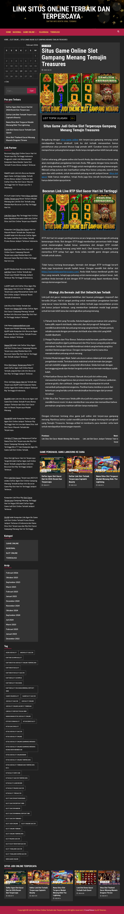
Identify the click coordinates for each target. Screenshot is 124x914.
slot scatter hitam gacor (16, 844)
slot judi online (12, 823)
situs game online (69, 139)
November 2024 (13, 606)
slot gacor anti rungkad (15, 798)
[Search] (118, 31)
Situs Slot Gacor (22, 229)
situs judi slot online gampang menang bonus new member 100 (20, 748)
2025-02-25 (47, 70)
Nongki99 (8, 418)
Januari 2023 (11, 634)
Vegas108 (18, 308)
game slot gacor (29, 696)
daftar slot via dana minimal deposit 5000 (20, 689)
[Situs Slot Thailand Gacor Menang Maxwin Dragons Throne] (109, 877)
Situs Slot (15, 153)
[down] (36, 32)
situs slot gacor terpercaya (16, 778)
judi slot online (28, 701)
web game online (12, 859)
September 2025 (13, 582)
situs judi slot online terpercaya (18, 760)
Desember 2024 (12, 601)
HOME (8, 32)
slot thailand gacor (14, 849)
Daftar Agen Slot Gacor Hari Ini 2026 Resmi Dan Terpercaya (52, 479)
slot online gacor (28, 823)
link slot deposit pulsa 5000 (16, 711)
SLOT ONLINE (46, 46)
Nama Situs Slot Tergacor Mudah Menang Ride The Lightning (107, 479)
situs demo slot (29, 721)
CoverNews (89, 910)
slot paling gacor (13, 839)
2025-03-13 (105, 896)
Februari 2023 (12, 629)
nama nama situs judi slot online (18, 716)
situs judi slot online (14, 736)
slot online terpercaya (14, 833)
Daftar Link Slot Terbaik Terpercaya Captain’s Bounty (79, 479)
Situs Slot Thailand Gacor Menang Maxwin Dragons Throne (20, 138)
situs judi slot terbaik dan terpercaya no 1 (20, 766)
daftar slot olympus (14, 678)
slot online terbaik (13, 828)
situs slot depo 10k (13, 773)
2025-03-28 (81, 893)
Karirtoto (8, 249)
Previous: (60, 437)
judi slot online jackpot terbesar (18, 706)
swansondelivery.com (21, 325)
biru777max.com (14, 438)
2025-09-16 (101, 485)
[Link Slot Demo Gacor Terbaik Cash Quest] (85, 877)
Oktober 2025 (12, 577)
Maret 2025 (11, 587)
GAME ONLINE (29, 32)
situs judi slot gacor (14, 731)
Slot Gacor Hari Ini (19, 382)
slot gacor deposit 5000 (15, 803)
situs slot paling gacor (15, 788)
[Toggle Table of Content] (71, 118)
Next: (100, 439)
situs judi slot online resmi (16, 754)
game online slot (12, 696)
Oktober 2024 (12, 610)
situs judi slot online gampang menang (20, 741)
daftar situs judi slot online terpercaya (21, 662)
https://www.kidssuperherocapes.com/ (60, 271)
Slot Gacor (8, 289)
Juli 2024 (10, 620)
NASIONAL (17, 32)
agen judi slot (11, 652)
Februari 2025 (12, 591)
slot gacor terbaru (13, 818)
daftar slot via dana (14, 683)
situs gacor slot (12, 726)
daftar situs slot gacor (15, 673)
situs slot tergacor (13, 793)
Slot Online (21, 176)
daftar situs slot (12, 667)
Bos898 (7, 399)
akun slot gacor (26, 652)
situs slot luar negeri (14, 783)
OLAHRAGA (43, 32)
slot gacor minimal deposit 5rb (18, 813)
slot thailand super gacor (16, 854)
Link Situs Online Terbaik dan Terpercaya (61, 12)
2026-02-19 (46, 485)
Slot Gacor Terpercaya (18, 365)
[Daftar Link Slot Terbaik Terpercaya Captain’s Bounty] (80, 464)
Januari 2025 (11, 596)
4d (13, 458)
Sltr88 (6, 517)
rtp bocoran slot (13, 721)
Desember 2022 (12, 638)
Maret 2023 (11, 624)
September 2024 (13, 615)
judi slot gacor (12, 701)
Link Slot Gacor (10, 215)
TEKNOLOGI (55, 32)
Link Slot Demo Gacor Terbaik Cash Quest (20, 131)
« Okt (6, 81)
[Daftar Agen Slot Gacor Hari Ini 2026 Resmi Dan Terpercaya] (52, 464)
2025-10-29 (73, 485)
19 (21, 71)
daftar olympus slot (14, 657)
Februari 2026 (12, 573)
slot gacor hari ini (13, 808)
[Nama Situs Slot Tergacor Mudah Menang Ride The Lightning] (107, 464)
